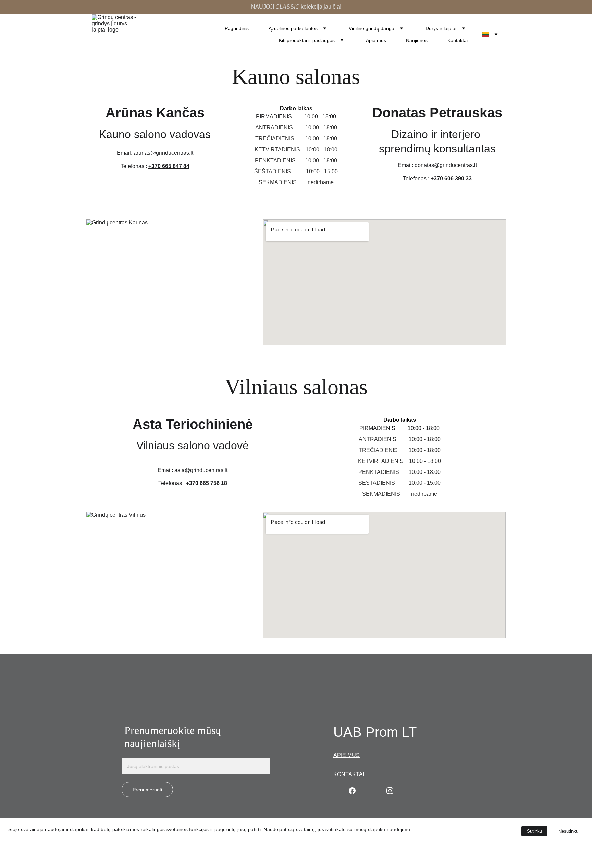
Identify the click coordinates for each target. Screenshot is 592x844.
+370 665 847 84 (168, 166)
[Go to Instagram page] (389, 790)
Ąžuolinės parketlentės (293, 28)
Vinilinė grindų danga (371, 28)
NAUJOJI (263, 7)
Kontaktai (457, 40)
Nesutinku (568, 831)
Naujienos (417, 40)
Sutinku (534, 831)
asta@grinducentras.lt (200, 470)
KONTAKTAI (348, 774)
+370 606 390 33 (451, 178)
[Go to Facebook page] (352, 790)
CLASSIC (287, 7)
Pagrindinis (237, 28)
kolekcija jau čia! (320, 7)
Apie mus (376, 40)
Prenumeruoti (147, 789)
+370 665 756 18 (206, 483)
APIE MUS (346, 755)
